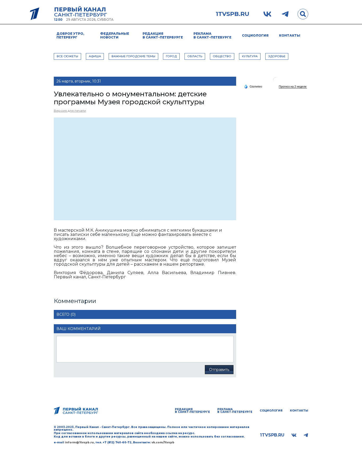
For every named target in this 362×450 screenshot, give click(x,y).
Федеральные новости (114, 35)
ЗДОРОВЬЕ (276, 56)
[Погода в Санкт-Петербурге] (276, 82)
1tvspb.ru (232, 14)
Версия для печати (70, 110)
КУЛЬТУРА (250, 56)
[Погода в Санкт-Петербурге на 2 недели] (293, 86)
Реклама (212, 35)
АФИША (95, 56)
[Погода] (253, 86)
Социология (255, 35)
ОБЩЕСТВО (222, 56)
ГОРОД (171, 56)
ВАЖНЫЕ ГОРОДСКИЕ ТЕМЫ (133, 56)
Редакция (163, 35)
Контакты (289, 35)
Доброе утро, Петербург (70, 35)
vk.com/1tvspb (163, 442)
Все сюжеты (67, 56)
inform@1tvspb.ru (79, 442)
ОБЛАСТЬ (194, 56)
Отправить (219, 369)
